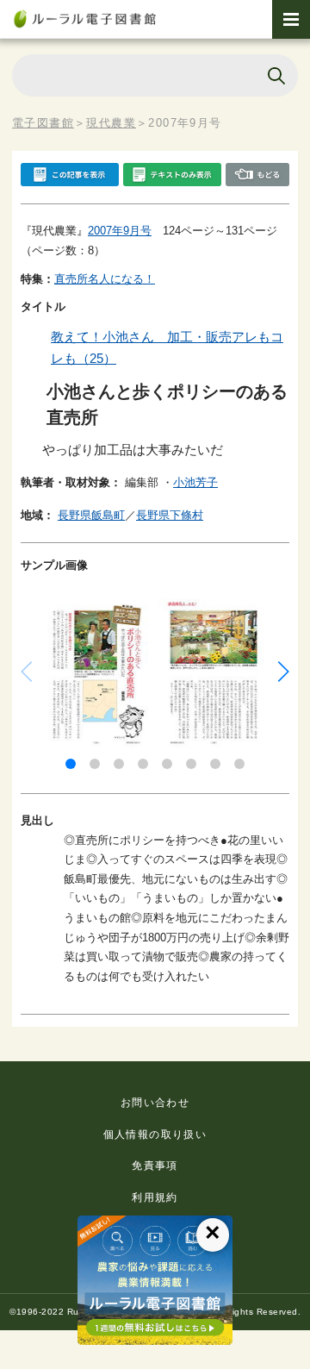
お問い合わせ (155, 1103)
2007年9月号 (120, 230)
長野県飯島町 (91, 515)
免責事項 (155, 1166)
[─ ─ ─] (291, 19)
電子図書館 (43, 122)
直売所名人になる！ (104, 278)
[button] (70, 764)
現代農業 (111, 122)
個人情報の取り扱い (155, 1134)
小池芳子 (195, 482)
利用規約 (155, 1197)
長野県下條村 (169, 515)
